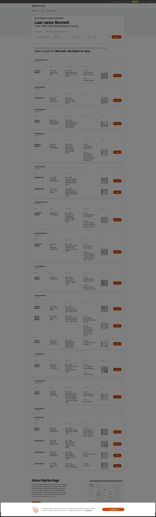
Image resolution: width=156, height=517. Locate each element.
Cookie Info (89, 510)
